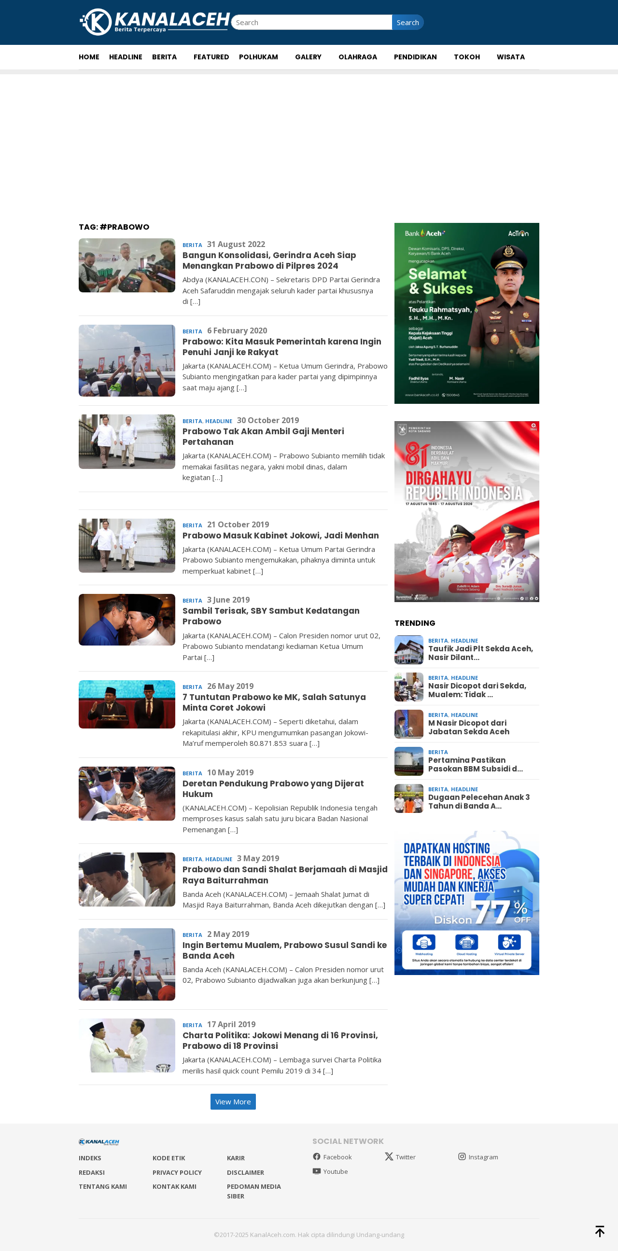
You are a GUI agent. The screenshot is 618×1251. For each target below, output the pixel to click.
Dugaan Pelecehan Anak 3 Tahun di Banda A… (479, 802)
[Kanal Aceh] (155, 21)
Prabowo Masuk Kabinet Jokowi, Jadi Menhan (281, 535)
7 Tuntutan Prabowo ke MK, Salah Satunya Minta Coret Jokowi (274, 702)
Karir (236, 1158)
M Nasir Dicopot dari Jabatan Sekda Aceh (468, 728)
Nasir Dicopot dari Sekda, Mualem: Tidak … (477, 691)
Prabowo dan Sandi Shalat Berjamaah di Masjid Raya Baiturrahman (285, 875)
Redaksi (92, 1172)
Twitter (406, 1157)
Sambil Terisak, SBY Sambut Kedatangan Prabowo (271, 616)
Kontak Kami (175, 1186)
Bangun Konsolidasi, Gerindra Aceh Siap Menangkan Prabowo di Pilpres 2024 (269, 260)
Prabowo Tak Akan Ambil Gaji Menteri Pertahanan (263, 437)
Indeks (90, 1158)
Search (408, 22)
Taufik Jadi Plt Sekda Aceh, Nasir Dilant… (480, 653)
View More (233, 1101)
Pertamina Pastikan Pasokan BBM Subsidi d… (475, 765)
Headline (218, 421)
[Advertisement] (309, 141)
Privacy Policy (177, 1172)
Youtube (335, 1171)
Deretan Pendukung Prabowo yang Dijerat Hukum (273, 789)
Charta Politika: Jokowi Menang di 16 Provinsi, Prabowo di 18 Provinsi (280, 1041)
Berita (192, 244)
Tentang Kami (103, 1186)
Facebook (337, 1157)
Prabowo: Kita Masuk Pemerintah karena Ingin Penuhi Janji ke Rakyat (282, 347)
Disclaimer (245, 1172)
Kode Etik (169, 1158)
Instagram (483, 1157)
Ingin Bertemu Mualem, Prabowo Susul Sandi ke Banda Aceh (285, 950)
